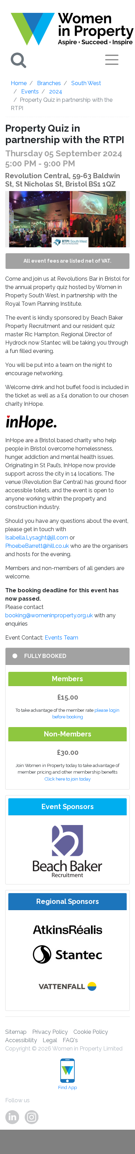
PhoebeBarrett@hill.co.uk (37, 546)
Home (19, 83)
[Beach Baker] (67, 850)
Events (30, 91)
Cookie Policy (90, 1032)
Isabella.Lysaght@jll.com (36, 537)
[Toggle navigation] (111, 59)
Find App (67, 1087)
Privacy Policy (50, 1032)
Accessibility (21, 1040)
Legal (50, 1040)
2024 (55, 91)
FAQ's (70, 1040)
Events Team (61, 637)
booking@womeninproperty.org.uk (49, 615)
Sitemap (16, 1032)
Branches (49, 83)
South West (86, 83)
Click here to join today (68, 779)
